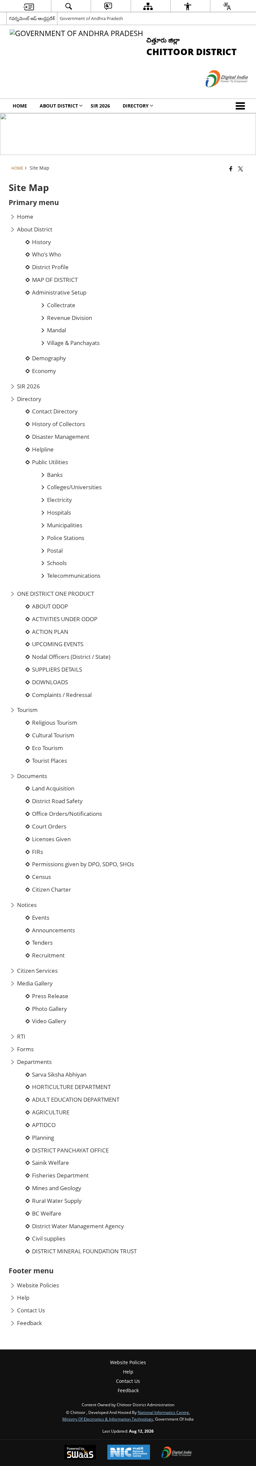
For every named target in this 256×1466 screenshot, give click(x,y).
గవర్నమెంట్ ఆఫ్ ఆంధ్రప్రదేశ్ (32, 18)
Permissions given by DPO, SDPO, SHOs (83, 864)
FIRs (37, 852)
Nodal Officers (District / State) (71, 657)
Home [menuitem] (20, 106)
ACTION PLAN (50, 631)
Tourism (27, 710)
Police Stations (65, 538)
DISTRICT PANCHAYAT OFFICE (70, 1150)
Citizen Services (37, 970)
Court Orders (49, 826)
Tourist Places (49, 760)
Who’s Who (46, 254)
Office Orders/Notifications (67, 813)
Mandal (56, 330)
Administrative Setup (59, 292)
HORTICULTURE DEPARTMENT (71, 1087)
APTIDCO (44, 1125)
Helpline (43, 449)
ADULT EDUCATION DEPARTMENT (75, 1099)
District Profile (50, 267)
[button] (242, 106)
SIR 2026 (28, 386)
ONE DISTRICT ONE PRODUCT (55, 593)
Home (25, 216)
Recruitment (48, 955)
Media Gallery (35, 983)
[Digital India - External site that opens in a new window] (218, 92)
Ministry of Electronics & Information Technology (107, 1419)
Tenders (42, 942)
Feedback (29, 1323)
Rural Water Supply (57, 1201)
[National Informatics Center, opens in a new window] (128, 1453)
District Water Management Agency (78, 1226)
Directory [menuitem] (136, 106)
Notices (27, 905)
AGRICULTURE (50, 1112)
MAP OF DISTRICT (55, 280)
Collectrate (61, 305)
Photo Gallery (49, 1009)
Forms (25, 1049)
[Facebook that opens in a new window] (231, 168)
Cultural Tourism (53, 735)
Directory (29, 399)
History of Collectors (58, 424)
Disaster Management (60, 436)
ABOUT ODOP (50, 606)
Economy (44, 371)
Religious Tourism (54, 722)
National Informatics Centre (163, 1412)
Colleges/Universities (74, 487)
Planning (43, 1137)
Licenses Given (51, 839)
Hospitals (59, 512)
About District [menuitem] (59, 106)
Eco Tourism (47, 748)
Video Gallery (49, 1021)
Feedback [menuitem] (128, 1390)
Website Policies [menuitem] (128, 1362)
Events (40, 917)
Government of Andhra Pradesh (91, 18)
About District (34, 229)
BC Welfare (46, 1213)
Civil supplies (48, 1238)
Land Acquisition (53, 788)
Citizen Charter (51, 889)
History (41, 242)
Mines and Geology (56, 1188)
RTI (21, 1036)
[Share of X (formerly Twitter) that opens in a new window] (240, 168)
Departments (34, 1062)
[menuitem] (28, 6)
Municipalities (64, 525)
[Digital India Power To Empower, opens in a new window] (176, 1453)
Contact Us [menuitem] (128, 1381)
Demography (49, 358)
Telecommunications (73, 575)
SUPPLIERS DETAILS (57, 669)
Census (41, 877)
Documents (32, 776)
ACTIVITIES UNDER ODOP (64, 619)
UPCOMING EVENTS (57, 644)
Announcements (53, 930)
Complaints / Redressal (62, 695)
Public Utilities (50, 462)
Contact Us (31, 1310)
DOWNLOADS (50, 682)
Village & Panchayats (73, 343)
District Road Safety (57, 801)
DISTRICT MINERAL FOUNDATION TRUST (84, 1251)
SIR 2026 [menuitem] (100, 106)
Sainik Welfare (50, 1162)
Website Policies (38, 1285)
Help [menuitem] (128, 1371)
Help (23, 1297)
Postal (55, 550)
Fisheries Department (60, 1175)
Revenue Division (69, 318)
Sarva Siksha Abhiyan (59, 1074)
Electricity (59, 500)
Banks (55, 475)
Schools (57, 563)
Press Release (50, 996)
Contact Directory (55, 411)
